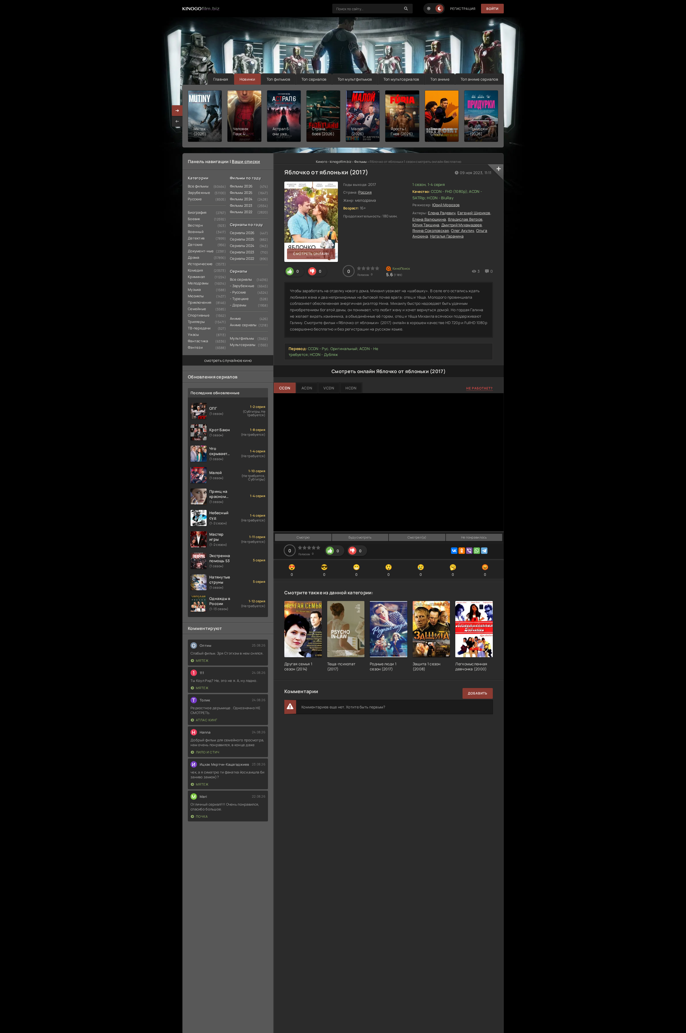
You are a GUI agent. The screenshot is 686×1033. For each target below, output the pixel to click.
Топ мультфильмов (355, 79)
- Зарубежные (242, 285)
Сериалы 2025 (242, 239)
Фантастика (198, 341)
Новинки (247, 79)
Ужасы (193, 334)
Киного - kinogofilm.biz (333, 161)
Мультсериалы (242, 344)
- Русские (238, 292)
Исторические (200, 263)
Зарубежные (199, 192)
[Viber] (469, 550)
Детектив (196, 238)
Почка (202, 816)
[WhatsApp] (477, 550)
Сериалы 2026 (242, 232)
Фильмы (360, 161)
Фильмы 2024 (241, 199)
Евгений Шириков (473, 212)
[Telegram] (484, 550)
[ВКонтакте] (454, 550)
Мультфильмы (242, 338)
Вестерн (195, 225)
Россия (365, 192)
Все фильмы (198, 186)
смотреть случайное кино (228, 360)
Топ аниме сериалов (479, 79)
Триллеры (196, 321)
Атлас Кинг (206, 720)
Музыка (194, 289)
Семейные (197, 308)
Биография (197, 212)
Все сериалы (241, 279)
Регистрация (463, 8)
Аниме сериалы (243, 324)
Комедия (195, 270)
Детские (195, 244)
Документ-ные (201, 251)
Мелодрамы (198, 283)
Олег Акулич (462, 230)
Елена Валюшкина (429, 219)
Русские (195, 199)
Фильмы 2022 (241, 211)
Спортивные (199, 315)
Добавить (477, 693)
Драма (193, 257)
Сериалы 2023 (242, 252)
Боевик (194, 218)
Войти (492, 8)
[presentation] (177, 121)
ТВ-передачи (199, 328)
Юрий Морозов (446, 204)
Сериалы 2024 (242, 245)
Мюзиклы (196, 296)
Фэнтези (195, 347)
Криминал (196, 276)
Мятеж (202, 660)
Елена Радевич (442, 212)
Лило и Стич (207, 752)
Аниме (235, 318)
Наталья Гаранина (447, 236)
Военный (195, 231)
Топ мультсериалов (401, 79)
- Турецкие (239, 298)
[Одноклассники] (461, 550)
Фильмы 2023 (241, 205)
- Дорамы (238, 305)
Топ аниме (439, 79)
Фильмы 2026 (241, 186)
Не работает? (479, 388)
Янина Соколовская (430, 230)
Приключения (199, 302)
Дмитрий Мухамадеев (461, 224)
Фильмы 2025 (241, 192)
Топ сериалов (313, 79)
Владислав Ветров (465, 219)
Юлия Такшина (425, 224)
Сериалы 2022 (242, 258)
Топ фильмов (278, 79)
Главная (220, 79)
